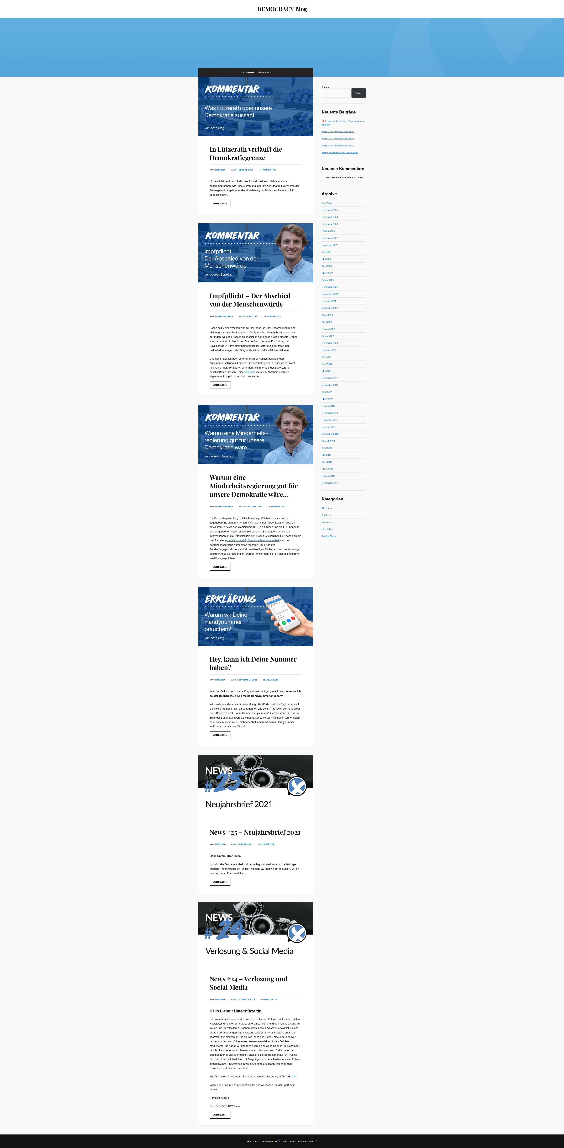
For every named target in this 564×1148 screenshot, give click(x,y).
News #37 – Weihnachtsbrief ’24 (338, 138)
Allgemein (327, 508)
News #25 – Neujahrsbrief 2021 (255, 832)
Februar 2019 (328, 405)
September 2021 (330, 307)
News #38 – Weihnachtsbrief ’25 (338, 131)
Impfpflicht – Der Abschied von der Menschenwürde (250, 299)
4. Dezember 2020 (245, 999)
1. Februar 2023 (244, 170)
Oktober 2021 (329, 300)
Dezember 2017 (330, 482)
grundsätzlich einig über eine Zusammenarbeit (252, 540)
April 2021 (327, 321)
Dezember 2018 (330, 412)
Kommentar (269, 170)
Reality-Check (329, 536)
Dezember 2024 (330, 216)
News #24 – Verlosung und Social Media (249, 982)
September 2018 (330, 433)
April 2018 (327, 461)
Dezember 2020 (330, 342)
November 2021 (330, 293)
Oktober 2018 (329, 426)
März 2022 (327, 272)
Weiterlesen (220, 203)
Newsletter (268, 844)
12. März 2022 (251, 316)
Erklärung (272, 680)
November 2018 (330, 419)
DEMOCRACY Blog (282, 9)
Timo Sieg (220, 170)
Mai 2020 (326, 370)
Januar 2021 (328, 335)
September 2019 (330, 384)
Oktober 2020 (329, 349)
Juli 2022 (326, 251)
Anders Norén (310, 1141)
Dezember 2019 (330, 377)
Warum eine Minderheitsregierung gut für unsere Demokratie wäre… (254, 485)
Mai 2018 (326, 454)
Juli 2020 (326, 356)
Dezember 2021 (330, 286)
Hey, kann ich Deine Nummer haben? (253, 663)
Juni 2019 (327, 391)
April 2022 (327, 265)
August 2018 (328, 440)
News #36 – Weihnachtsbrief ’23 (338, 145)
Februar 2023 (328, 230)
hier (294, 1076)
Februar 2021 (328, 328)
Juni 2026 (327, 202)
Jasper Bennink (224, 316)
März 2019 (327, 398)
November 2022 (330, 244)
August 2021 (328, 314)
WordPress (270, 1141)
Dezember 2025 (330, 209)
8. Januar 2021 (243, 844)
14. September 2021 (246, 680)
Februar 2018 (328, 475)
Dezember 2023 (330, 223)
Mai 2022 (326, 258)
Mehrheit (249, 372)
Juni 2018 (327, 447)
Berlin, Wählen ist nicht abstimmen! (340, 152)
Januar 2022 (328, 279)
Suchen (325, 87)
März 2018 (327, 468)
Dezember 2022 (330, 237)
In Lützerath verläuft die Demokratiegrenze (246, 153)
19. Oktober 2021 (252, 506)
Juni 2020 (327, 363)
